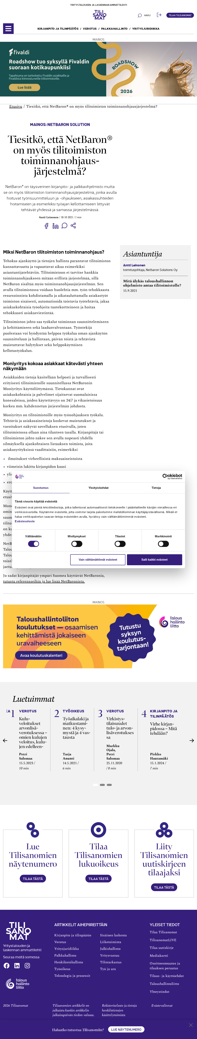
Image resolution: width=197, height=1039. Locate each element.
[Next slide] (192, 740)
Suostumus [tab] (41, 487)
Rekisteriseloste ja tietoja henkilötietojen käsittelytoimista (119, 1010)
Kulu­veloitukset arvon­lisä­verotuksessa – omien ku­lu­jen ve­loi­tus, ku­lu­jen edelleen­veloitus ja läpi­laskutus (33, 737)
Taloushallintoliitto (164, 984)
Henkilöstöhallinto (68, 962)
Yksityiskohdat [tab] (98, 487)
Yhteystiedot (159, 992)
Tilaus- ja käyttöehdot (167, 976)
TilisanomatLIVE (163, 940)
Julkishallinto (110, 949)
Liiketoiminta (110, 942)
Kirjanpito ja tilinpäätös (58, 28)
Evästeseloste (25, 521)
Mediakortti (159, 956)
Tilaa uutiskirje (162, 948)
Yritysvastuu (109, 955)
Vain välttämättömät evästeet (98, 559)
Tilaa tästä (33, 878)
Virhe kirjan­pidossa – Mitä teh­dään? (163, 728)
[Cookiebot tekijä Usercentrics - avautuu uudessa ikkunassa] (165, 476)
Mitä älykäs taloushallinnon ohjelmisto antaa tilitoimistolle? (152, 283)
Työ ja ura (108, 969)
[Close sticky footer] (191, 1026)
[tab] (95, 785)
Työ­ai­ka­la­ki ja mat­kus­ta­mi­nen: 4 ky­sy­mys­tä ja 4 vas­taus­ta (76, 728)
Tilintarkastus (111, 962)
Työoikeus (62, 969)
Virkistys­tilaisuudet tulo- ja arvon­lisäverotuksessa (120, 728)
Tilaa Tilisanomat (180, 15)
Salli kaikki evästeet (154, 559)
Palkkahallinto (114, 28)
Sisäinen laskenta (113, 935)
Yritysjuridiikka (146, 28)
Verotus (90, 28)
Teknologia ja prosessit (72, 976)
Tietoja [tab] (156, 487)
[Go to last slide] (5, 740)
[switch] (76, 544)
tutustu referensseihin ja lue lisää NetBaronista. (44, 581)
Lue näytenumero (126, 1029)
